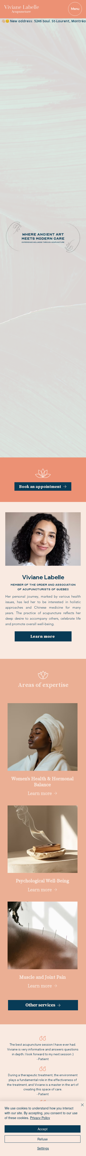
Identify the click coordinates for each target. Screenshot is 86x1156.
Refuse (42, 1139)
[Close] (79, 1107)
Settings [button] (43, 1148)
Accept (42, 1129)
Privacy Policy (40, 1117)
